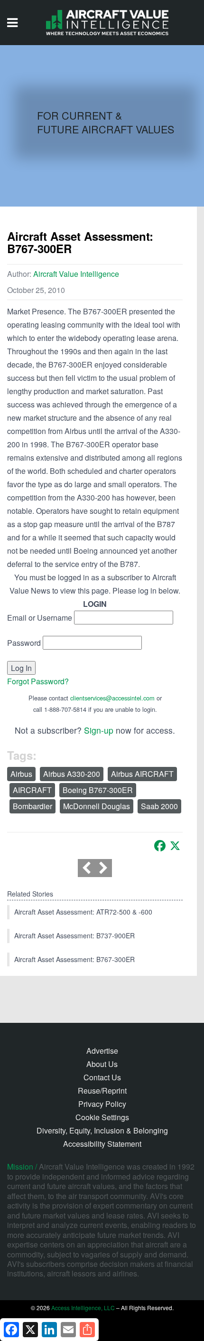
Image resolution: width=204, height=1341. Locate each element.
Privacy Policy (102, 1103)
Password (24, 642)
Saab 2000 (159, 806)
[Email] (68, 1329)
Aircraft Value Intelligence (76, 273)
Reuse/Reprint (102, 1090)
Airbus (21, 773)
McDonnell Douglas (96, 806)
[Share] (87, 1329)
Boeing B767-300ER (98, 789)
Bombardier (32, 806)
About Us (102, 1063)
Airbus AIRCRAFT (142, 773)
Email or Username (39, 617)
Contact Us (102, 1077)
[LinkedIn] (49, 1329)
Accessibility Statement (102, 1143)
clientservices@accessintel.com (112, 697)
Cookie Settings (102, 1117)
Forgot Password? (38, 681)
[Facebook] (159, 845)
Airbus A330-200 (71, 773)
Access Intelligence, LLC (83, 1307)
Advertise (102, 1050)
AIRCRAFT (32, 789)
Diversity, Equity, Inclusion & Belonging (102, 1130)
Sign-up (98, 730)
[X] (175, 845)
